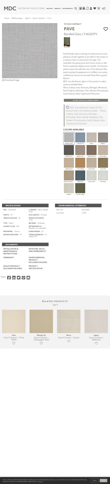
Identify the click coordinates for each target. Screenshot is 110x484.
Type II (27, 18)
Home (6, 18)
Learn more (40, 481)
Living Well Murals (60, 22)
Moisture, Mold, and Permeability (37, 250)
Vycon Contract (38, 18)
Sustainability (67, 8)
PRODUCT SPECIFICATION (36, 267)
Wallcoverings (16, 18)
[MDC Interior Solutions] (24, 8)
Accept (103, 480)
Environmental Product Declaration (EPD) (38, 259)
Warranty (8, 257)
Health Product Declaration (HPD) (12, 267)
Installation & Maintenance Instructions (10, 251)
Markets (57, 8)
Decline (95, 480)
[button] (106, 29)
